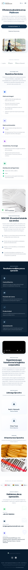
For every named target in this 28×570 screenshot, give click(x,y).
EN (21, 3)
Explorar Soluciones (14, 31)
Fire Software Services (20, 567)
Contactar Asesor (14, 26)
